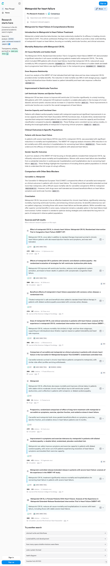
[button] (103, 3)
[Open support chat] (106, 562)
